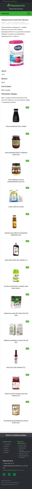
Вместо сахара (6, 23)
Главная (3, 22)
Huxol (3, 82)
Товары (9, 22)
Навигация (5, 13)
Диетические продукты (19, 22)
